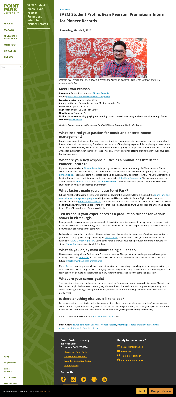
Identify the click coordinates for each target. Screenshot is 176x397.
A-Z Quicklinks (11, 377)
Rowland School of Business (85, 324)
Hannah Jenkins (66, 174)
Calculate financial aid (132, 360)
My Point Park (10, 383)
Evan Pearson (75, 119)
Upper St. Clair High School (86, 328)
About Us (8, 23)
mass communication (102, 316)
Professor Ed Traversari (89, 201)
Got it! (142, 391)
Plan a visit (126, 351)
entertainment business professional (84, 260)
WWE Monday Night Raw (83, 240)
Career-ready (10, 44)
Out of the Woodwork (107, 181)
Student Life (10, 50)
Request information (132, 346)
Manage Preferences (161, 391)
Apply (6, 356)
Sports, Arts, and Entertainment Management (88, 96)
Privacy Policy (71, 365)
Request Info (10, 362)
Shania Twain (72, 244)
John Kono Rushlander (130, 178)
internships (122, 324)
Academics (9, 29)
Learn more (45, 391)
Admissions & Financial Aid (10, 37)
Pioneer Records (101, 93)
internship (84, 257)
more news (65, 9)
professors (68, 266)
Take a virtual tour (131, 355)
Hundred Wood (83, 181)
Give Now (8, 57)
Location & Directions (75, 356)
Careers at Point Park (75, 352)
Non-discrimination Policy (77, 361)
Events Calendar (8, 370)
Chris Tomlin (111, 237)
